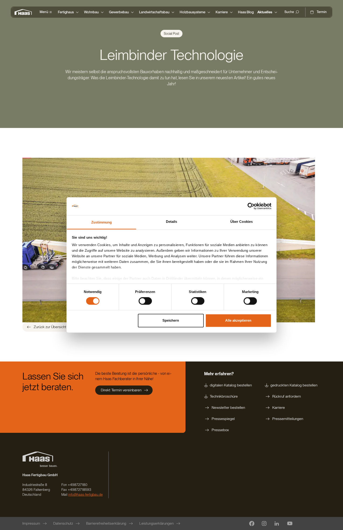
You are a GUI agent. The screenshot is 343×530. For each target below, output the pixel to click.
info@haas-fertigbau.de (85, 494)
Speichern (170, 320)
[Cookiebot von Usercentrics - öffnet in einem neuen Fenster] (251, 206)
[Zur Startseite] (24, 12)
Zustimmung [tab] (101, 222)
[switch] (145, 301)
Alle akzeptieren (238, 320)
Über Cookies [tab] (241, 222)
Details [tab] (171, 222)
